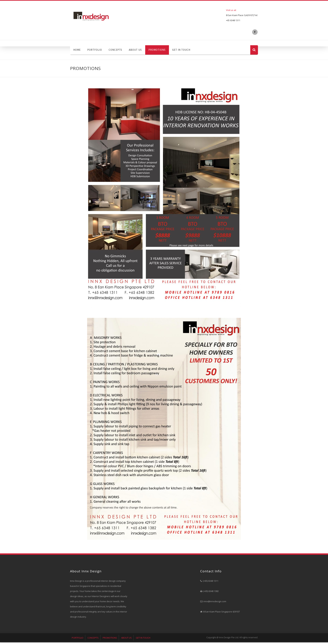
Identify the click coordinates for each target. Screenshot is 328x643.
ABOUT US (135, 49)
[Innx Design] (98, 16)
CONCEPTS (115, 49)
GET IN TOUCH (181, 49)
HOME (77, 49)
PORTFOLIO (94, 49)
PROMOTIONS (157, 49)
